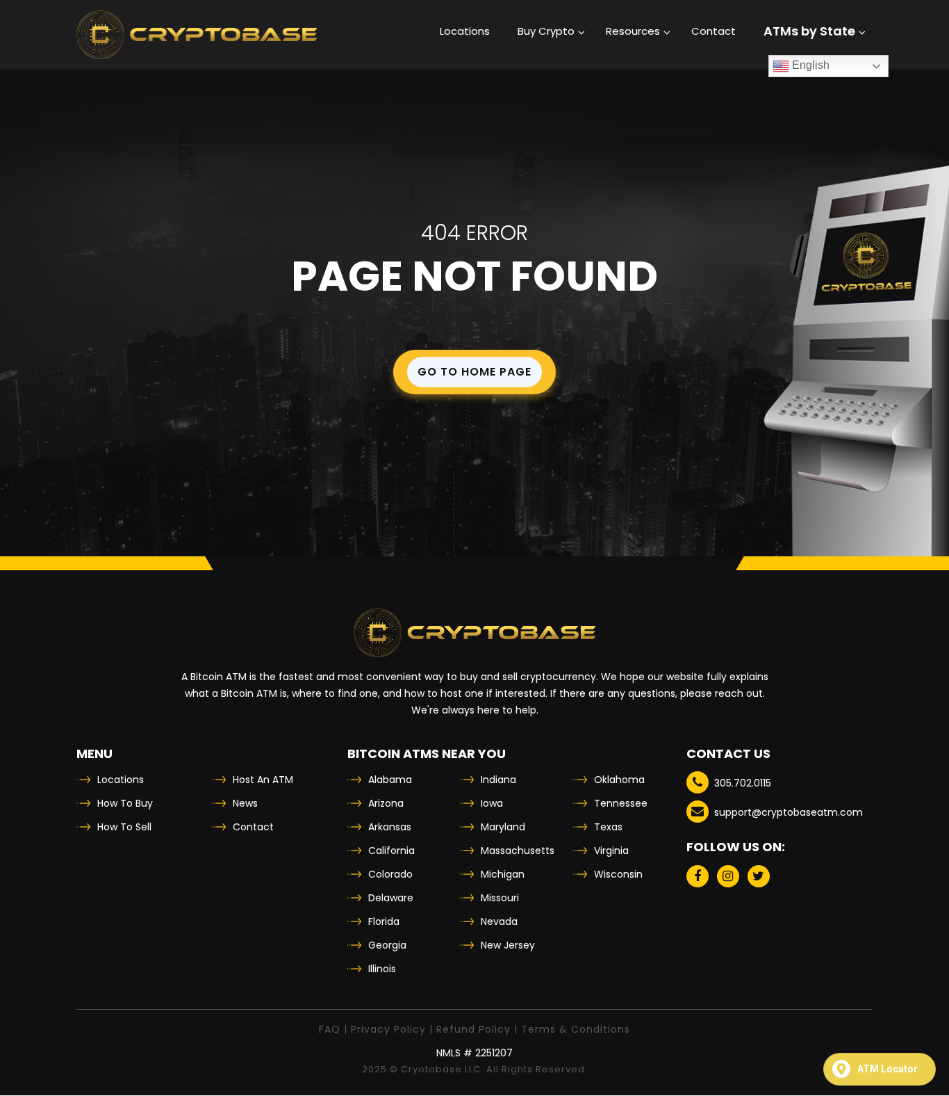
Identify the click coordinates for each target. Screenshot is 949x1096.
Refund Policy (473, 1029)
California (391, 850)
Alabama (390, 780)
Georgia (387, 945)
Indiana (498, 780)
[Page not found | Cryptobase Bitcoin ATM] (196, 34)
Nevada (499, 921)
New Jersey (508, 945)
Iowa (492, 803)
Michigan (503, 874)
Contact (253, 827)
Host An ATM (263, 780)
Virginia (611, 850)
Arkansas (389, 827)
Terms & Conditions (575, 1029)
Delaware (390, 898)
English (809, 65)
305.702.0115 (742, 783)
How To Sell (124, 827)
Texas (608, 827)
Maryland (503, 827)
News (245, 803)
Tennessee (620, 803)
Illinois (382, 969)
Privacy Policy (388, 1029)
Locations (120, 780)
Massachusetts (517, 850)
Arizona (386, 803)
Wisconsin (618, 874)
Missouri (500, 898)
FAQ (329, 1029)
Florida (383, 921)
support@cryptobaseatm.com (788, 812)
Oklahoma (619, 780)
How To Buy (125, 803)
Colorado (390, 874)
